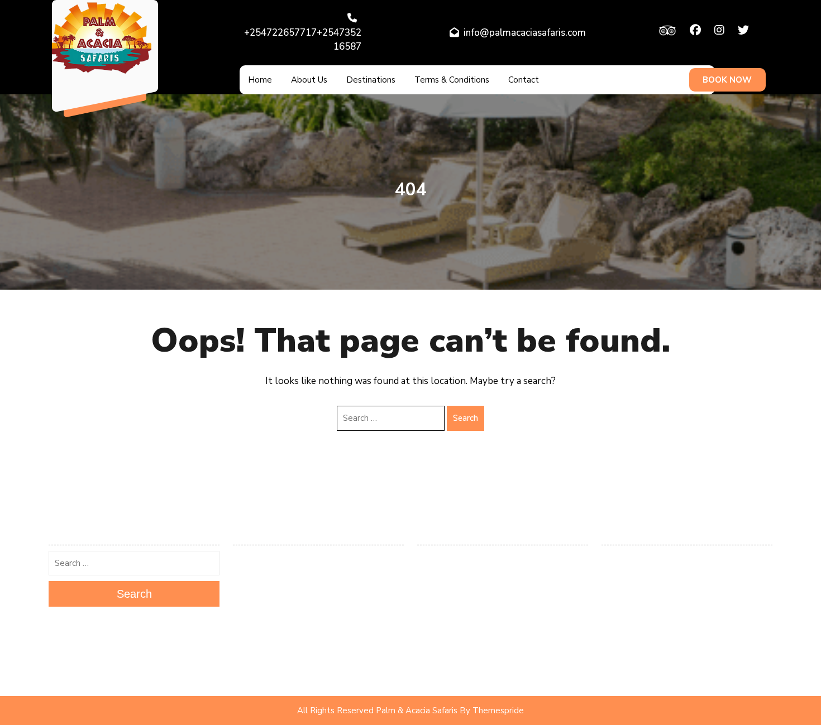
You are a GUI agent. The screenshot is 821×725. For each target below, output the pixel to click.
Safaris (613, 657)
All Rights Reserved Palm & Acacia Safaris (377, 710)
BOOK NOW (727, 79)
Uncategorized (626, 674)
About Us (309, 79)
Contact (523, 79)
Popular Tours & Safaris (641, 625)
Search (465, 418)
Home (260, 79)
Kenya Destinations (633, 592)
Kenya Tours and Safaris (642, 608)
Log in (427, 559)
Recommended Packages (643, 641)
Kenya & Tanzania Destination (650, 575)
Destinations (370, 79)
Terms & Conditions (451, 79)
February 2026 (257, 559)
